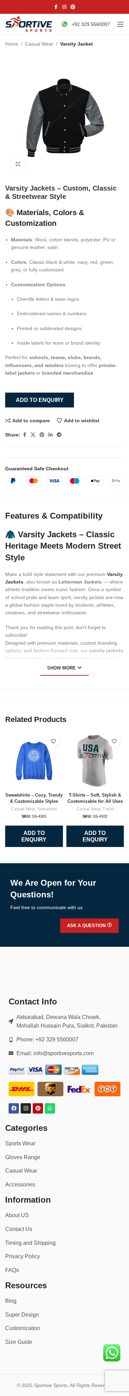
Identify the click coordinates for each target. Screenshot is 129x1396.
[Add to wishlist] (53, 741)
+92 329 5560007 (91, 24)
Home (11, 44)
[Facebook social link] (56, 7)
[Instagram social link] (64, 7)
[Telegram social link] (59, 435)
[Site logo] (29, 24)
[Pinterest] (38, 1108)
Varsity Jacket (76, 44)
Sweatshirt (47, 809)
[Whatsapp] (50, 1108)
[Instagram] (26, 1108)
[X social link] (33, 435)
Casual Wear (39, 44)
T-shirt (108, 809)
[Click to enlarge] (18, 164)
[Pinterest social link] (72, 7)
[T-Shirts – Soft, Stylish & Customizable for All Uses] (95, 761)
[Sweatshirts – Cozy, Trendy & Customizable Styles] (34, 761)
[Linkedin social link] (50, 435)
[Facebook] (14, 1108)
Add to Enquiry (40, 400)
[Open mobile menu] (120, 24)
